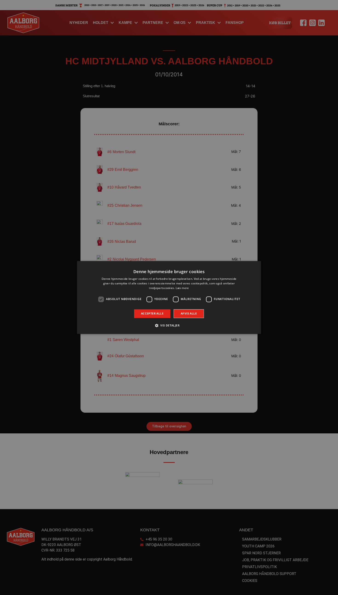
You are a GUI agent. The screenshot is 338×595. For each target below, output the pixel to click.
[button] (169, 325)
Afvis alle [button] (189, 313)
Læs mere (182, 288)
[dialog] (169, 297)
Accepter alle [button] (152, 313)
